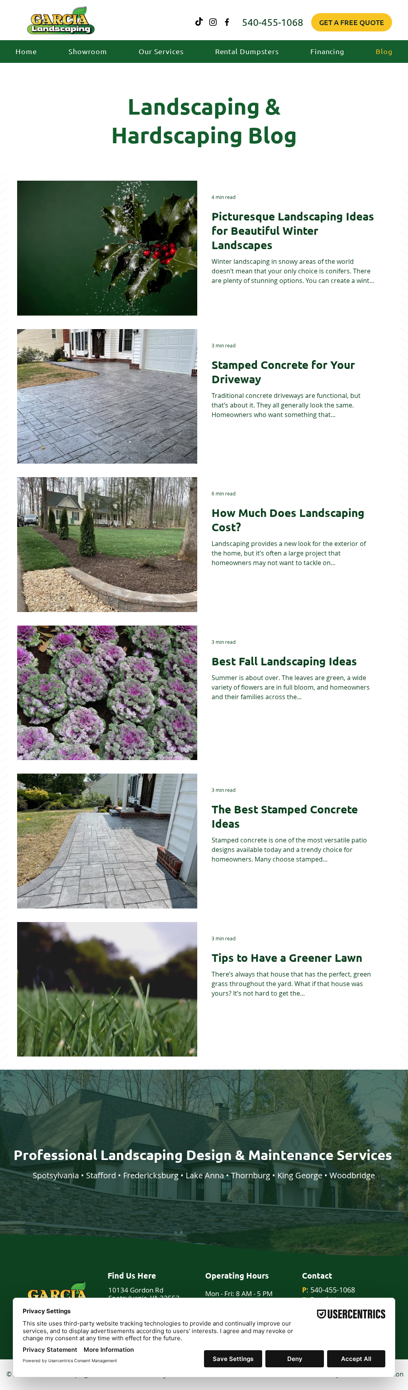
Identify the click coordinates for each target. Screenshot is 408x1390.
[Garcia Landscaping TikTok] (199, 22)
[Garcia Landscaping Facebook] (227, 22)
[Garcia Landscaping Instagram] (213, 22)
